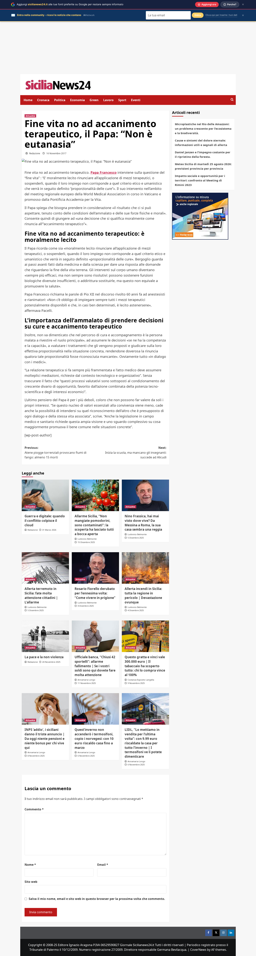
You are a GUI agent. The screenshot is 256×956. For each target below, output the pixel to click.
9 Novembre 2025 (136, 683)
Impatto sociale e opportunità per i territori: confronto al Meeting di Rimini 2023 (200, 180)
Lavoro (108, 100)
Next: (135, 452)
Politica (59, 100)
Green (94, 100)
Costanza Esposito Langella (141, 679)
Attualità (30, 115)
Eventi (135, 100)
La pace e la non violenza (44, 657)
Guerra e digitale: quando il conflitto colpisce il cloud (45, 520)
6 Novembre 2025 (86, 755)
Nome (30, 865)
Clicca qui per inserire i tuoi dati (221, 15)
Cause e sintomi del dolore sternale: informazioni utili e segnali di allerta (201, 142)
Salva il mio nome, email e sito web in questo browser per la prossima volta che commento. (97, 899)
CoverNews (198, 950)
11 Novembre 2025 (87, 683)
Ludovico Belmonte (87, 538)
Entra (198, 15)
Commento (34, 809)
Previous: (55, 452)
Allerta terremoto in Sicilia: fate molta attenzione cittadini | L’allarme (41, 595)
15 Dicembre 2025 (86, 542)
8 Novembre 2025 (36, 755)
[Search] (232, 99)
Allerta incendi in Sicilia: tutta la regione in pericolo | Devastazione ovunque (143, 595)
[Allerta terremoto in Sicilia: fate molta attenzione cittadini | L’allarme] (45, 568)
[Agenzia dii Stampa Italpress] (200, 216)
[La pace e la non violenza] (45, 636)
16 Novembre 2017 (56, 153)
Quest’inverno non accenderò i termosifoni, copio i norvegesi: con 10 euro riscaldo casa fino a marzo (94, 738)
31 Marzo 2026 (49, 529)
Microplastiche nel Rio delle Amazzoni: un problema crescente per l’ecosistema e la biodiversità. (203, 128)
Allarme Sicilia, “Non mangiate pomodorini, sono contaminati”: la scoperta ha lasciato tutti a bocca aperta (94, 525)
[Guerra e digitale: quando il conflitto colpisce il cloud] (45, 495)
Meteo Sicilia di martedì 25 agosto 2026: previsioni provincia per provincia (203, 166)
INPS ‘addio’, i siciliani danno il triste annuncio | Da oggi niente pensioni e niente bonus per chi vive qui (44, 738)
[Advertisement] (128, 48)
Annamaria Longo (86, 679)
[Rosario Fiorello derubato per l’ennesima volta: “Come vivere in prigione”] (95, 568)
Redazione (34, 153)
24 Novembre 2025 (51, 661)
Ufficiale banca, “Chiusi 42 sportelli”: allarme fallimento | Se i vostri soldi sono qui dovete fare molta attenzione (95, 666)
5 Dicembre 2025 (136, 537)
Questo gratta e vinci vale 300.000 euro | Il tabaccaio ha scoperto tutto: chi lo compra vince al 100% (145, 666)
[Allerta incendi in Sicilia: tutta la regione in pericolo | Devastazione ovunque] (145, 568)
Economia (77, 100)
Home (28, 100)
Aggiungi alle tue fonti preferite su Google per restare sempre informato (70, 4)
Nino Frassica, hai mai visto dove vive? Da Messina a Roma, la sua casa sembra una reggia (143, 523)
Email (102, 865)
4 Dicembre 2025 (86, 605)
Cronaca (43, 100)
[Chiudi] (243, 4)
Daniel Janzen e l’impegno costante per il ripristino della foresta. (202, 154)
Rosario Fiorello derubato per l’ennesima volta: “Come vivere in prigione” (95, 593)
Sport (122, 100)
